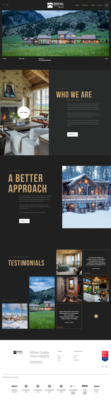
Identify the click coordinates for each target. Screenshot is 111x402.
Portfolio (85, 5)
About (77, 5)
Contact (99, 5)
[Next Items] (96, 316)
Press (92, 5)
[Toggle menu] (107, 5)
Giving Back (76, 360)
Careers (59, 360)
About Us (71, 134)
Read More (6, 327)
